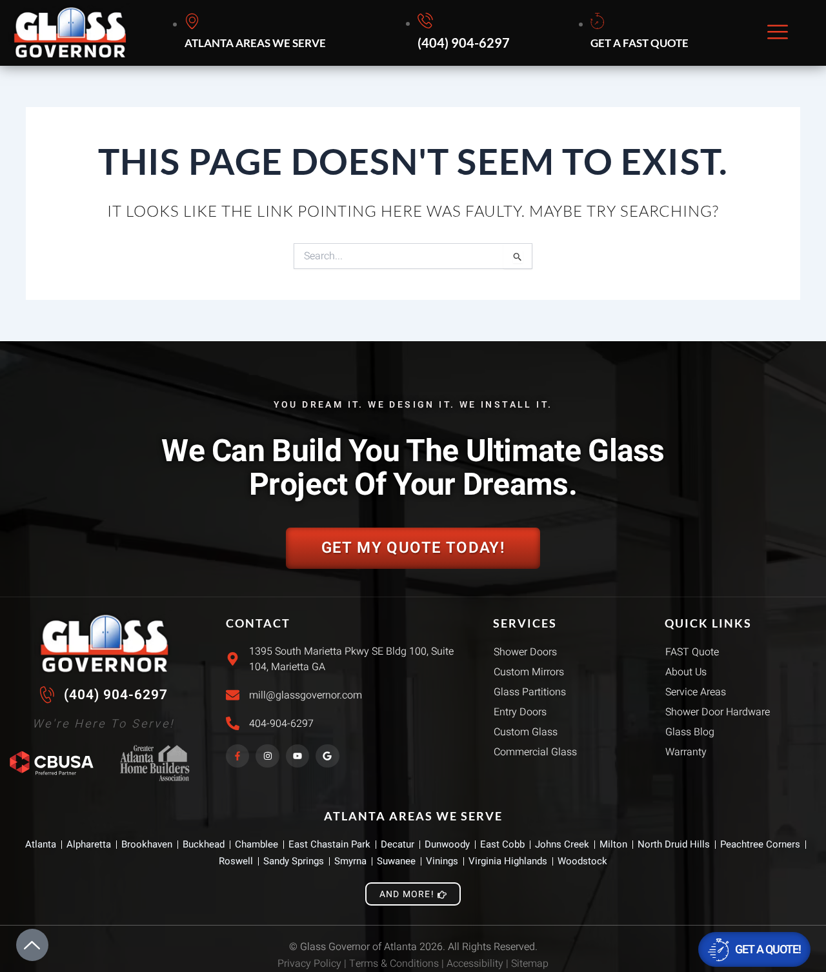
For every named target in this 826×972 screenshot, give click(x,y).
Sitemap (530, 963)
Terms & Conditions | (398, 963)
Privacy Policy (309, 963)
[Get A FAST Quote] (641, 33)
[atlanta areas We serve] (257, 33)
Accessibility (475, 963)
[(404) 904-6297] (466, 33)
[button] (777, 33)
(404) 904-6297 (116, 694)
